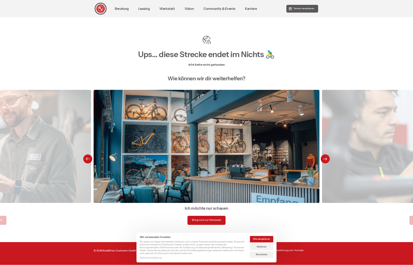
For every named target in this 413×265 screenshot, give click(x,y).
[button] (325, 159)
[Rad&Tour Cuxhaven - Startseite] (101, 9)
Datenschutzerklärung (151, 257)
